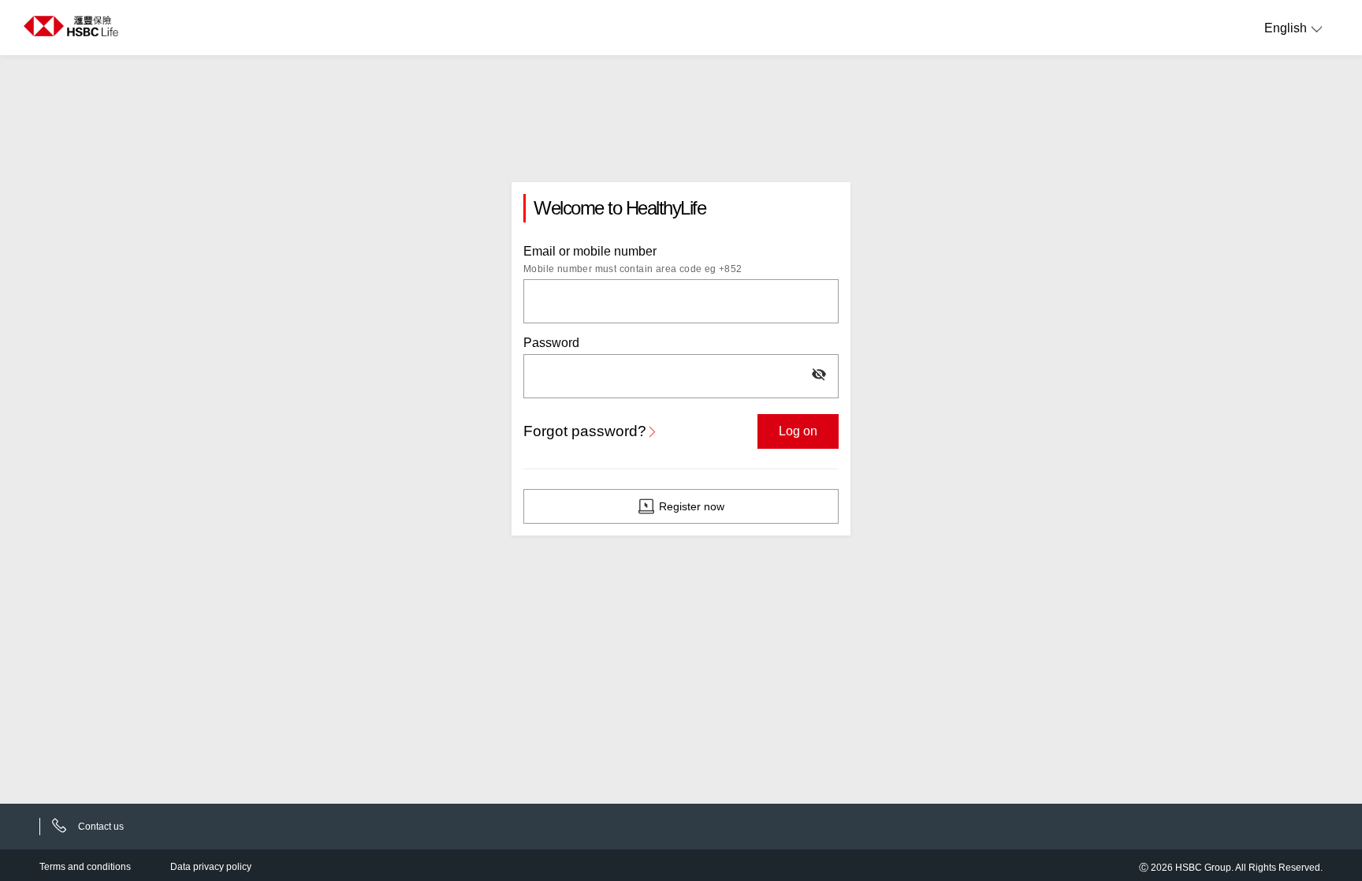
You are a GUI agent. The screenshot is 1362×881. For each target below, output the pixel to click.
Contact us (101, 826)
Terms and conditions (85, 866)
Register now (691, 506)
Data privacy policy (210, 866)
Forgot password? (584, 431)
